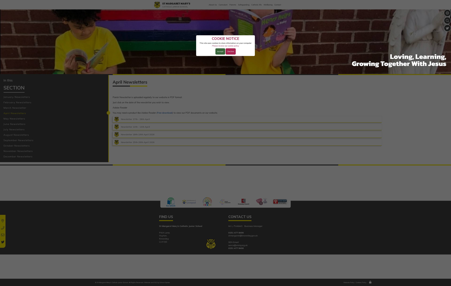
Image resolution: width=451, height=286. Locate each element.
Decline (230, 51)
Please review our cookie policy (225, 46)
